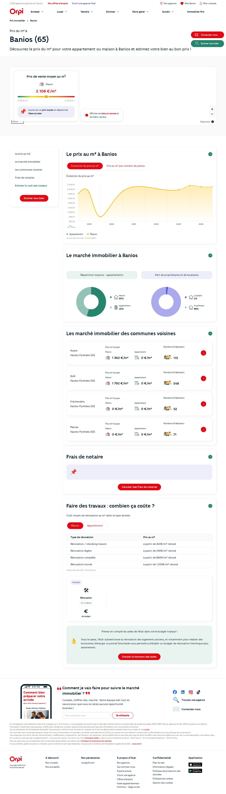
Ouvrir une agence (126, 775)
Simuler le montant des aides (139, 656)
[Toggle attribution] (213, 122)
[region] (113, 95)
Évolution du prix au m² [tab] (85, 165)
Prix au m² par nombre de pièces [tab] (126, 165)
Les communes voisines (28, 169)
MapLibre (205, 121)
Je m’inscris (122, 715)
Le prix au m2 (23, 153)
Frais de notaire (84, 457)
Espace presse (124, 771)
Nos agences (123, 762)
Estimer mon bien (34, 198)
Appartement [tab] (95, 525)
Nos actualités (52, 766)
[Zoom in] (212, 109)
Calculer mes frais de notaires (139, 487)
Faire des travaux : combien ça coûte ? (110, 506)
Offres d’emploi (125, 779)
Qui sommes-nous (126, 766)
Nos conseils (51, 762)
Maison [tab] (75, 525)
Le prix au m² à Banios (91, 154)
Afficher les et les (104, 115)
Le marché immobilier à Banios (102, 255)
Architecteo (90, 570)
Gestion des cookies (163, 782)
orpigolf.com (87, 762)
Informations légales (163, 766)
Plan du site (158, 762)
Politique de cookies (163, 778)
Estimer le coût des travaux (31, 185)
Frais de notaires (24, 177)
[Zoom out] (212, 114)
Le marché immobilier (27, 161)
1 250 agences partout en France (26, 3)
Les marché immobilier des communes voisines (121, 333)
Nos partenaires (90, 757)
